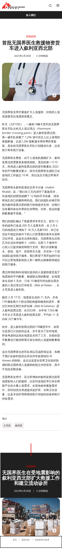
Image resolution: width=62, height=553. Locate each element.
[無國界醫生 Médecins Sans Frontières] (13, 5)
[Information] (54, 95)
